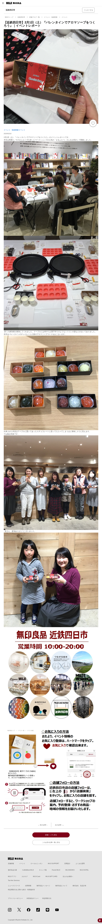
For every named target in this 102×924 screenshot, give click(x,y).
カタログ (25, 876)
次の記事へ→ (59, 825)
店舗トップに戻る (51, 835)
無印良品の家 (12, 870)
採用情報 (28, 886)
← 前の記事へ (42, 825)
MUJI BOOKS (70, 870)
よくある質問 (80, 863)
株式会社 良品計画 (79, 886)
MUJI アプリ (12, 876)
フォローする (88, 10)
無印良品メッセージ (43, 886)
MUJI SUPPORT (53, 863)
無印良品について (61, 886)
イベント (22, 863)
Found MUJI (56, 870)
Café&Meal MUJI (28, 870)
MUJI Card (36, 876)
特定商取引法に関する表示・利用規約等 (21, 890)
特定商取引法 (46, 898)
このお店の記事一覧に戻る (51, 842)
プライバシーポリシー (15, 898)
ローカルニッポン (37, 863)
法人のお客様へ (68, 876)
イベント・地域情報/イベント (14, 130)
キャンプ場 (43, 870)
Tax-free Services (14, 880)
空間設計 (67, 863)
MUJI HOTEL (84, 870)
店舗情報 (11, 863)
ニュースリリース (14, 886)
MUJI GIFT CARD (51, 876)
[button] (3, 3)
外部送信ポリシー (33, 898)
